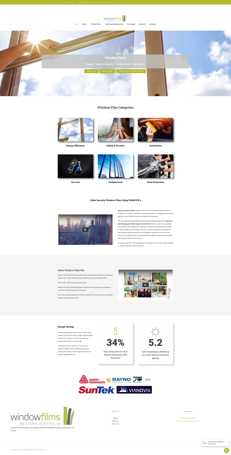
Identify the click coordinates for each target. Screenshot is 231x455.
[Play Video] (85, 229)
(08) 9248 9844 (190, 418)
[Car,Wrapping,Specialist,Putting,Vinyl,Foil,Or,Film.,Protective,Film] (155, 155)
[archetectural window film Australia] (115, 155)
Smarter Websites (40, 449)
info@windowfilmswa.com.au (190, 421)
